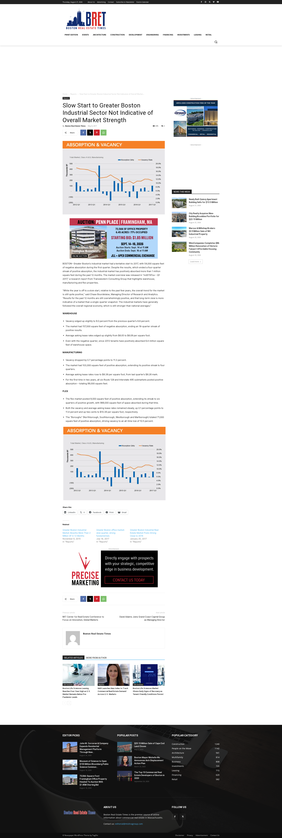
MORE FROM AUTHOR (96, 658)
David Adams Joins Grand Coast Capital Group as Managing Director (142, 618)
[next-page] (69, 703)
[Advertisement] (141, 67)
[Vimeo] (213, 2)
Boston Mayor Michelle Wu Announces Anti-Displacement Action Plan (148, 760)
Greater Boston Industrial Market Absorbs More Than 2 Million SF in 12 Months (76, 533)
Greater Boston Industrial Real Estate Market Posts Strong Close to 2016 (144, 533)
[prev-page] (64, 703)
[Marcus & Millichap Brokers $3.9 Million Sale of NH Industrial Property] (179, 232)
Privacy (190, 835)
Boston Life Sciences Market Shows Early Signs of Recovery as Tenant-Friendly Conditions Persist (148, 691)
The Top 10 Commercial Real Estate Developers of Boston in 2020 (149, 775)
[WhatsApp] (103, 133)
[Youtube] (217, 2)
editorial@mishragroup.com (129, 823)
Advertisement (202, 835)
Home (65, 94)
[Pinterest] (97, 133)
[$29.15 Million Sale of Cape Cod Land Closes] (124, 747)
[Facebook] (201, 2)
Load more (194, 261)
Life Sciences (68, 685)
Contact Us (214, 835)
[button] (215, 41)
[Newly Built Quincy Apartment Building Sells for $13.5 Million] (179, 203)
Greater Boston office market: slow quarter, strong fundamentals (110, 533)
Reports (73, 94)
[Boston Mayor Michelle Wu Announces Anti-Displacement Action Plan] (124, 761)
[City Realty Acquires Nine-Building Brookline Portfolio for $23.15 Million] (179, 217)
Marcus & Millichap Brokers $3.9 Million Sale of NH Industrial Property (202, 231)
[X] (209, 2)
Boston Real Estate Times (75, 126)
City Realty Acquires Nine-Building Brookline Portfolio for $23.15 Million (204, 216)
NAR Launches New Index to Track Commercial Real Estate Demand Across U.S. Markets (113, 691)
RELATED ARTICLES (73, 658)
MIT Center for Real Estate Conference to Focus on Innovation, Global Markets (83, 618)
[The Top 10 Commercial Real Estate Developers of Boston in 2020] (124, 776)
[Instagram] (205, 2)
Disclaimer (179, 835)
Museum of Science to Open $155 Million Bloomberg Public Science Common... (94, 764)
